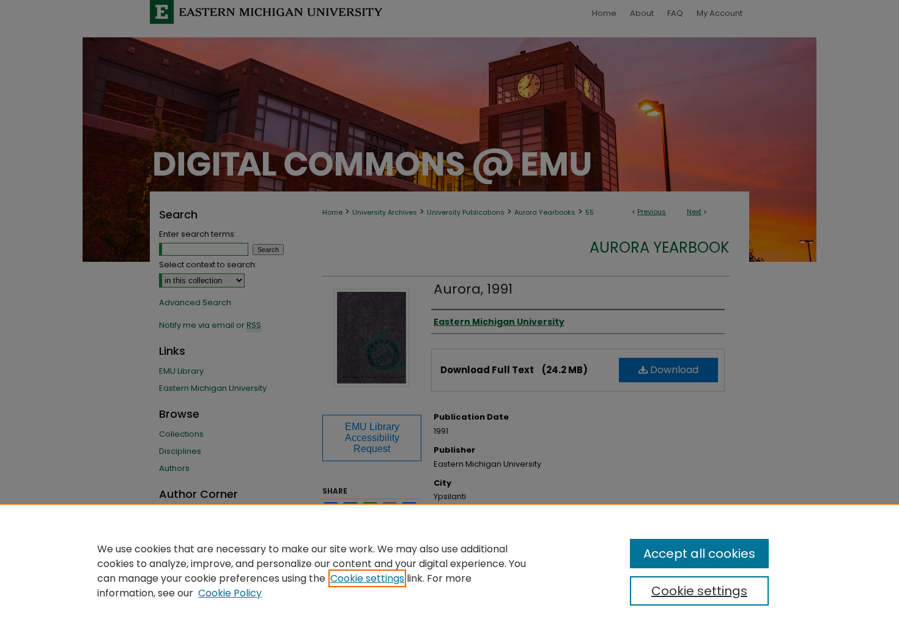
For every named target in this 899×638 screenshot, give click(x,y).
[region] (449, 570)
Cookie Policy (230, 593)
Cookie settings (367, 578)
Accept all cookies (699, 553)
